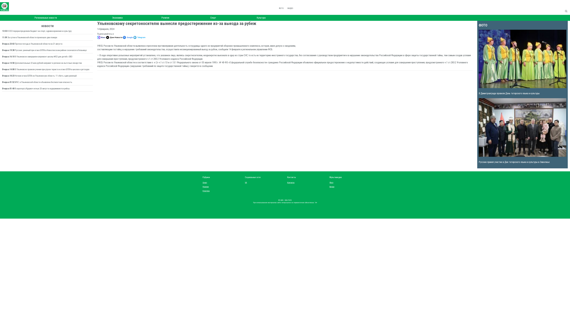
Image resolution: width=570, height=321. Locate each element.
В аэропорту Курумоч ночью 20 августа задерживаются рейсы (42, 88)
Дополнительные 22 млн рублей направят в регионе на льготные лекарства (48, 63)
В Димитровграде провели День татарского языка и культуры (509, 93)
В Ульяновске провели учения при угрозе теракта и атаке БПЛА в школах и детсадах (52, 69)
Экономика (117, 17)
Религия (165, 17)
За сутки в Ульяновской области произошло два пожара (32, 37)
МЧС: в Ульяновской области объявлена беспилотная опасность (43, 82)
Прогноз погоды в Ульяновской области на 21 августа (38, 44)
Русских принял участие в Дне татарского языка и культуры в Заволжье (514, 162)
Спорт (213, 17)
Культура (261, 17)
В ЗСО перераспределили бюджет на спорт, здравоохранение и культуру (40, 31)
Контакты (290, 183)
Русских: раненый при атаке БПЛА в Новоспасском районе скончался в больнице (51, 50)
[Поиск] (567, 8)
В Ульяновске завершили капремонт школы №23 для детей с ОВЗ (43, 56)
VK (246, 183)
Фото (281, 8)
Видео (290, 8)
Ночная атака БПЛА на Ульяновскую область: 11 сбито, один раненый (46, 76)
